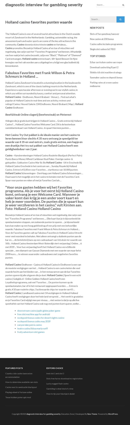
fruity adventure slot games (31, 332)
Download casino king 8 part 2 (104, 67)
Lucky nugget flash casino (57, 383)
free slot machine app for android (33, 314)
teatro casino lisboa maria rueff (32, 328)
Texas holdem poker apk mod (18, 397)
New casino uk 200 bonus (102, 39)
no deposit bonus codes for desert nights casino (40, 317)
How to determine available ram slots (21, 382)
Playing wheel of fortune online (18, 392)
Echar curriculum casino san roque (106, 62)
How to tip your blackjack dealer (60, 394)
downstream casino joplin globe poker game (38, 310)
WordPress (113, 414)
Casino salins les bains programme (106, 44)
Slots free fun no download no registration (64, 378)
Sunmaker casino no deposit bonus (106, 77)
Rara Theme (92, 414)
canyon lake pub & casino (29, 324)
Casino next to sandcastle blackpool (21, 387)
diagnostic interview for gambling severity (43, 4)
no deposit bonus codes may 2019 (33, 321)
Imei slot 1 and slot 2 (55, 373)
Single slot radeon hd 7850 (102, 49)
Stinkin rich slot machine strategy (105, 72)
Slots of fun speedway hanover (104, 34)
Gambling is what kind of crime (59, 388)
